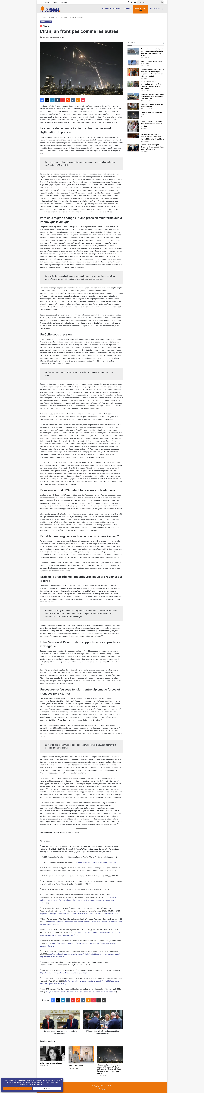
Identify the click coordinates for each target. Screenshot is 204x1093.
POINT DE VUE (141, 9)
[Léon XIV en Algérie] (81, 1054)
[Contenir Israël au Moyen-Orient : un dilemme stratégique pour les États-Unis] (133, 148)
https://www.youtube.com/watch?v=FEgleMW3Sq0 (97, 862)
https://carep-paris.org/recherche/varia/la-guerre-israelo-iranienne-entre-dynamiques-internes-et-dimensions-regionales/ (78, 900)
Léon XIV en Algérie (76, 1065)
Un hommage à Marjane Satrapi (51, 1063)
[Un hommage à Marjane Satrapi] (52, 1053)
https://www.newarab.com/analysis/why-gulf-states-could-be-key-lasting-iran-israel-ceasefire (80, 992)
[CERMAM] (50, 9)
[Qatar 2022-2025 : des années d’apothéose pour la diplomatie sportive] (133, 126)
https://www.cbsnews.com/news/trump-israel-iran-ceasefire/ (63, 973)
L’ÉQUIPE (55, 2)
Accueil (43, 17)
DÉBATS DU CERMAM (111, 9)
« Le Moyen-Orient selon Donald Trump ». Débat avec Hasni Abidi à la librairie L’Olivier (152, 137)
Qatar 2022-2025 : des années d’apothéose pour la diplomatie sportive (152, 124)
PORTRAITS (154, 9)
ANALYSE (127, 9)
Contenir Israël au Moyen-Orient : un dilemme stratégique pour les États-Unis (152, 147)
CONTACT (64, 2)
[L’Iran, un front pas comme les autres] (133, 115)
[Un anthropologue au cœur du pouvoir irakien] (133, 106)
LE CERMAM (45, 2)
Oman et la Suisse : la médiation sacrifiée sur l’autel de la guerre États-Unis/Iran (152, 96)
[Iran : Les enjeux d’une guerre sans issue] (133, 63)
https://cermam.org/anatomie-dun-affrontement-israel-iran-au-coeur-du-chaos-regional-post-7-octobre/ (80, 914)
